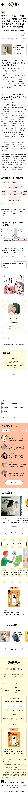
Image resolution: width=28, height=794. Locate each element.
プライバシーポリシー (18, 718)
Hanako (3, 784)
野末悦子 (4, 411)
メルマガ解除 (14, 724)
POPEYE (12, 782)
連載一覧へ (14, 649)
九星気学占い (18, 690)
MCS (13, 785)
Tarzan (12, 784)
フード (3, 687)
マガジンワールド (19, 785)
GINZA (23, 782)
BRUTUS (7, 782)
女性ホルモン (5, 407)
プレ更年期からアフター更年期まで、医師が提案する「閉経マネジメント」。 (14, 357)
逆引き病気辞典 (18, 692)
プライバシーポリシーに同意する (15, 710)
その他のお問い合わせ (10, 761)
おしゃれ (3, 685)
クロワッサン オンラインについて (8, 759)
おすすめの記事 (5, 690)
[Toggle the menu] (2, 4)
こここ (10, 785)
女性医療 (14, 407)
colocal (16, 784)
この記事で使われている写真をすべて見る (14, 344)
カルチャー (17, 687)
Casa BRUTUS (18, 782)
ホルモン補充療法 (12, 403)
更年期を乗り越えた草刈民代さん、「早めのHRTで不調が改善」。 (14, 362)
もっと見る (14, 482)
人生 (16, 688)
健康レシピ (4, 692)
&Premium (8, 784)
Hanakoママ (21, 784)
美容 (16, 684)
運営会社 (18, 759)
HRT (3, 403)
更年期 (21, 407)
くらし (16, 685)
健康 (3, 12)
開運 (2, 688)
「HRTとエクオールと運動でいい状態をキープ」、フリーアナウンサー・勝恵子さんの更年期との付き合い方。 (14, 366)
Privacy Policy (15, 787)
